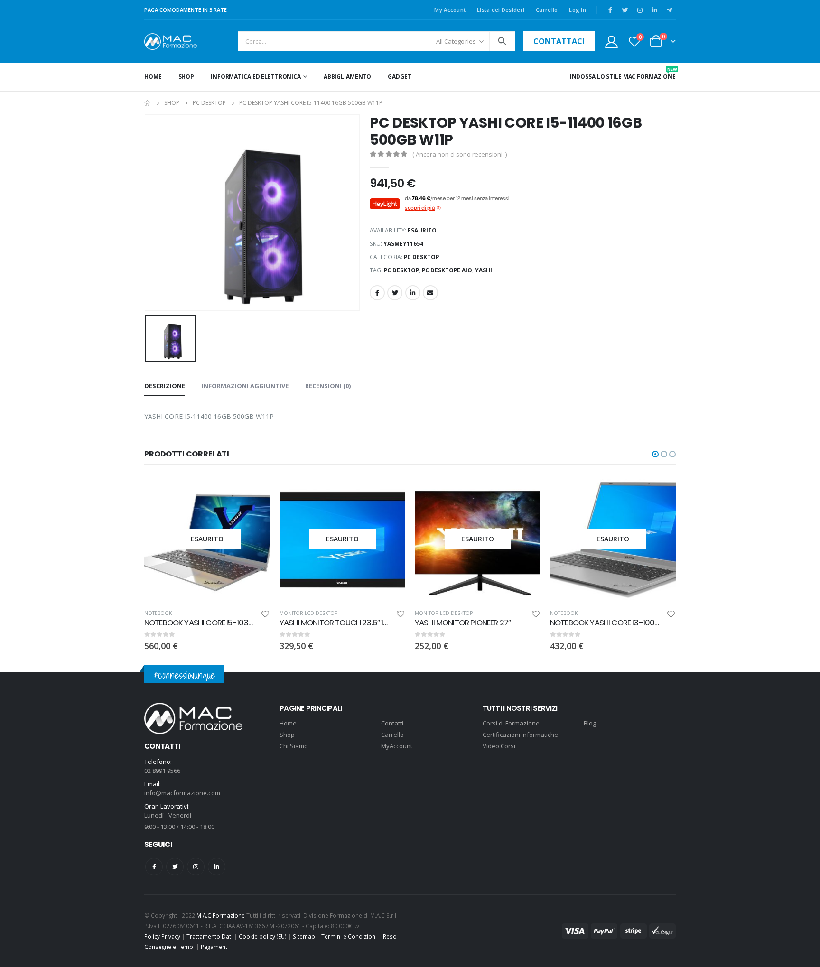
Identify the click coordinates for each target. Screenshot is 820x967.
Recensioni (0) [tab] (328, 385)
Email (430, 292)
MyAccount (396, 746)
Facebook (377, 292)
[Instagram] (640, 10)
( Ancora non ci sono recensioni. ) (459, 154)
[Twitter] (625, 10)
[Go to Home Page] (147, 103)
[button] (655, 454)
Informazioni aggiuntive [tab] (245, 385)
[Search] (502, 41)
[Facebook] (610, 10)
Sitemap (304, 936)
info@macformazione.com (182, 793)
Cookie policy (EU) (263, 936)
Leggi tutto (254, 491)
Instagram (196, 866)
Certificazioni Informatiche (520, 734)
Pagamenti (215, 946)
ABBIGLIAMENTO (347, 77)
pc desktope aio (447, 270)
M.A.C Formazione (220, 915)
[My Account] (611, 41)
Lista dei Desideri (500, 9)
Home (153, 77)
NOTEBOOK (158, 613)
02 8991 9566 (162, 770)
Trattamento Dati (209, 936)
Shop (186, 77)
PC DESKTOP (421, 257)
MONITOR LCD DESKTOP (308, 613)
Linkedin (216, 866)
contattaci (559, 41)
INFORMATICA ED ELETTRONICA (256, 77)
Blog (590, 723)
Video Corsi (499, 746)
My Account (450, 9)
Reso (390, 936)
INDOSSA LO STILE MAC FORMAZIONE (623, 73)
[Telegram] (669, 10)
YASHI (483, 270)
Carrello (547, 9)
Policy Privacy (162, 936)
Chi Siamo (294, 746)
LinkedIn (412, 292)
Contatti (392, 723)
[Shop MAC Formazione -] (170, 41)
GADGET (399, 77)
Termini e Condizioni (349, 936)
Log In (577, 9)
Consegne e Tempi (169, 946)
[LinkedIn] (654, 10)
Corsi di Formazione (511, 723)
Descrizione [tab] (164, 385)
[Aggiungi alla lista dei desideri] (265, 615)
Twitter (394, 292)
